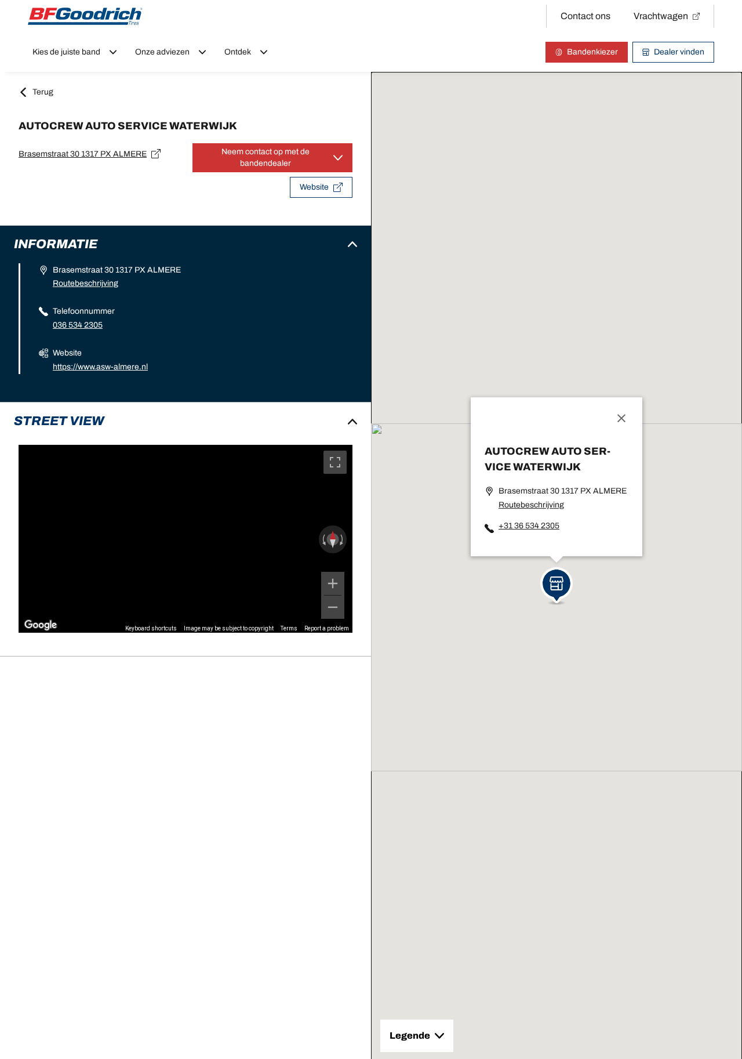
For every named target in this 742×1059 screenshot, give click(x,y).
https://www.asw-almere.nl (100, 366)
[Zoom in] (332, 583)
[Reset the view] (333, 539)
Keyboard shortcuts (151, 628)
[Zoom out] (332, 607)
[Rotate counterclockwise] (323, 539)
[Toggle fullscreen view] (335, 462)
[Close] (621, 418)
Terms (289, 628)
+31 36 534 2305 (529, 525)
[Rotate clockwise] (343, 539)
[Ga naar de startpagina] (85, 16)
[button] (556, 582)
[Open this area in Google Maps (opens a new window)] (40, 625)
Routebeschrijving (85, 283)
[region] (185, 539)
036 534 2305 (78, 325)
